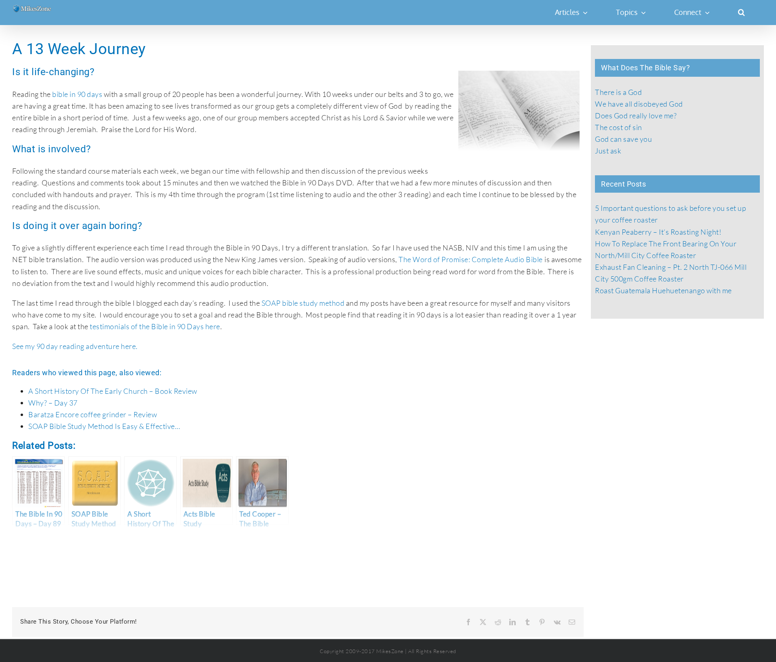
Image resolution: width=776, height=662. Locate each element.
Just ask (608, 150)
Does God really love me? (636, 115)
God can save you (623, 139)
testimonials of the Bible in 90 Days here (155, 326)
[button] (741, 12)
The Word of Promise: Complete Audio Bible (471, 259)
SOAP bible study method (303, 302)
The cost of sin (618, 127)
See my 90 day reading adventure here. (75, 346)
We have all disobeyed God (639, 103)
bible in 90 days (77, 94)
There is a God (618, 92)
